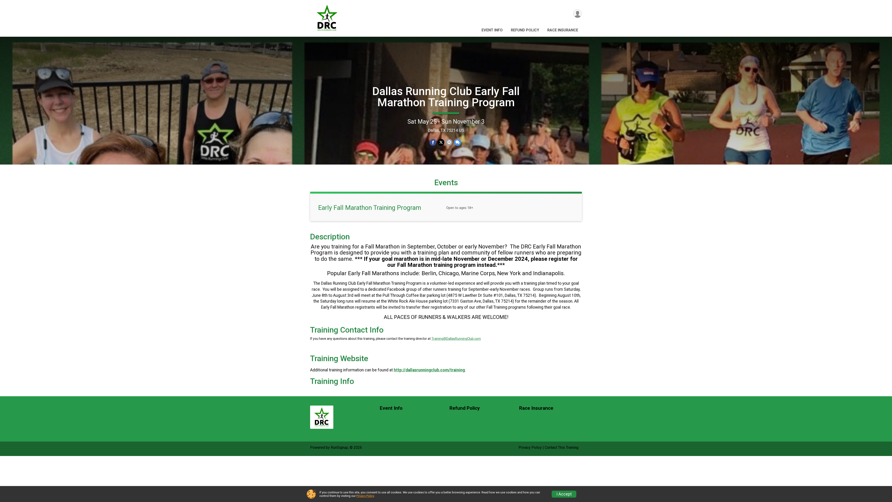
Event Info (492, 30)
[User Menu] (577, 13)
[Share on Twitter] (441, 142)
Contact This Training (561, 447)
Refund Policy (525, 30)
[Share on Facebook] (433, 142)
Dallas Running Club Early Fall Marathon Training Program (446, 97)
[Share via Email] (449, 142)
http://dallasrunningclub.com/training (429, 370)
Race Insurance (562, 30)
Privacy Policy (530, 447)
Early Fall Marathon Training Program (369, 207)
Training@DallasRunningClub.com (456, 338)
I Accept (564, 494)
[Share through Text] (457, 142)
